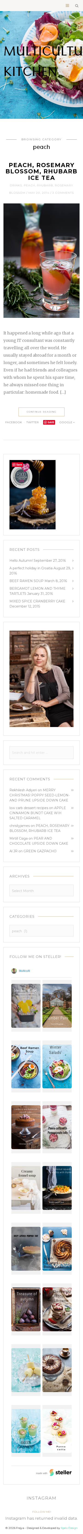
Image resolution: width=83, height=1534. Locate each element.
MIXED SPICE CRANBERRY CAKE (37, 601)
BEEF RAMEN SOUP (26, 581)
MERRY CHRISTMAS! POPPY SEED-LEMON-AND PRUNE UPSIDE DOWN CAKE (39, 795)
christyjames (19, 826)
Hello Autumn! (21, 560)
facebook (13, 422)
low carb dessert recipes (28, 808)
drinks (16, 185)
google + (67, 422)
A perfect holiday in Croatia (31, 568)
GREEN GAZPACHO (40, 851)
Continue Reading (41, 411)
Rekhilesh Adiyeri (23, 790)
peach (29, 185)
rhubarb (45, 185)
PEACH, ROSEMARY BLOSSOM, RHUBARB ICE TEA (41, 171)
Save (51, 422)
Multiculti (24, 971)
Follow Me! (41, 1511)
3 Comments (63, 192)
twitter (32, 422)
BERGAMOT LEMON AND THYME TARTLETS (37, 591)
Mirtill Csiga (18, 838)
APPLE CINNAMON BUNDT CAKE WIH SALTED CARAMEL (37, 813)
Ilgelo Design (69, 1528)
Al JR (13, 851)
